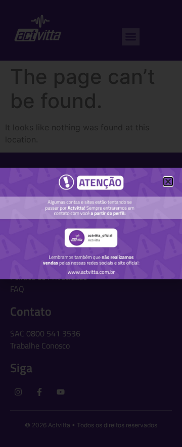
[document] (91, 223)
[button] (168, 181)
